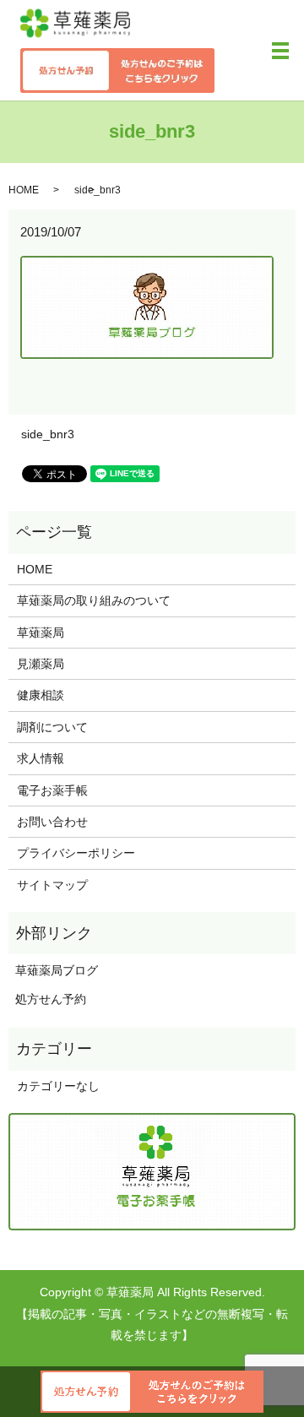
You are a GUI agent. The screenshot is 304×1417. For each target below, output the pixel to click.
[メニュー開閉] (280, 50)
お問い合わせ (52, 821)
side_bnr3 (47, 434)
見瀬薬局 (40, 663)
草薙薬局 (40, 632)
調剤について (52, 727)
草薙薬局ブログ (53, 970)
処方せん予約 (47, 999)
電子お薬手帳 (52, 790)
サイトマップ (52, 885)
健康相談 (40, 695)
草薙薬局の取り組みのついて (94, 600)
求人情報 (40, 758)
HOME (23, 190)
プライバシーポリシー (76, 853)
